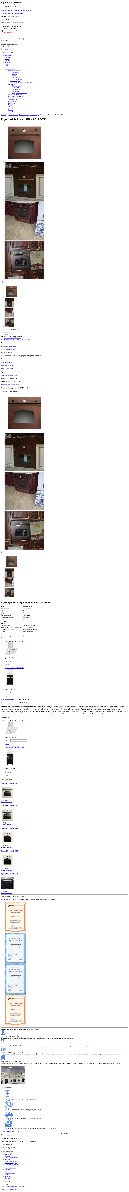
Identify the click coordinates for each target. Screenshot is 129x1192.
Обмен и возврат (10, 1173)
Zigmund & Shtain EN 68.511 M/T (11, 1131)
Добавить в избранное (8, 339)
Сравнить (9, 802)
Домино (14, 76)
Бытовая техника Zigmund (9, 1189)
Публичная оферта (11, 1163)
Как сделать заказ (10, 1168)
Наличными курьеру (7, 362)
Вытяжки (11, 84)
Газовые (14, 74)
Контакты (8, 57)
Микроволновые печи (15, 94)
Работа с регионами (7, 368)
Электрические (17, 79)
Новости (7, 1181)
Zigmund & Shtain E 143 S (9, 874)
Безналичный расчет (7, 365)
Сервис (7, 64)
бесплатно (12, 346)
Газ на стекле (16, 72)
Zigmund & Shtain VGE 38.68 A (14, 668)
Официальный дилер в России (16, 10)
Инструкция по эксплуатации (10, 385)
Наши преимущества (11, 1158)
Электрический (6, 699)
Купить (7, 664)
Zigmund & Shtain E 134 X (9, 783)
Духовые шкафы (14, 81)
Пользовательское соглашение (14, 1186)
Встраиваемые (16, 86)
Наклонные (16, 89)
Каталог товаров (10, 69)
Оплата (7, 59)
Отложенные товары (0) (8, 52)
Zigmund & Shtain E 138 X (9, 851)
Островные (15, 91)
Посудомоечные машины (16, 96)
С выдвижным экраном (19, 93)
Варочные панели (14, 70)
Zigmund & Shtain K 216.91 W (14, 641)
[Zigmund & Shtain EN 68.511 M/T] (24, 161)
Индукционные (17, 77)
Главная (3, 115)
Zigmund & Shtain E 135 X (9, 805)
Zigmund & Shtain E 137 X (9, 828)
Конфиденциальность (12, 1164)
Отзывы (7, 1159)
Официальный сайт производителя (12, 13)
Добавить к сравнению (22, 339)
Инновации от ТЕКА (11, 1161)
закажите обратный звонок (12, 338)
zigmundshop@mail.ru (13, 16)
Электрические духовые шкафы (22, 82)
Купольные (15, 87)
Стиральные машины (15, 98)
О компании (8, 55)
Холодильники (13, 99)
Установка (8, 62)
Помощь (7, 1178)
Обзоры (7, 1183)
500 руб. (10, 352)
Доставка (7, 60)
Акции (7, 65)
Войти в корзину (6, 49)
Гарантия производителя (9, 375)
